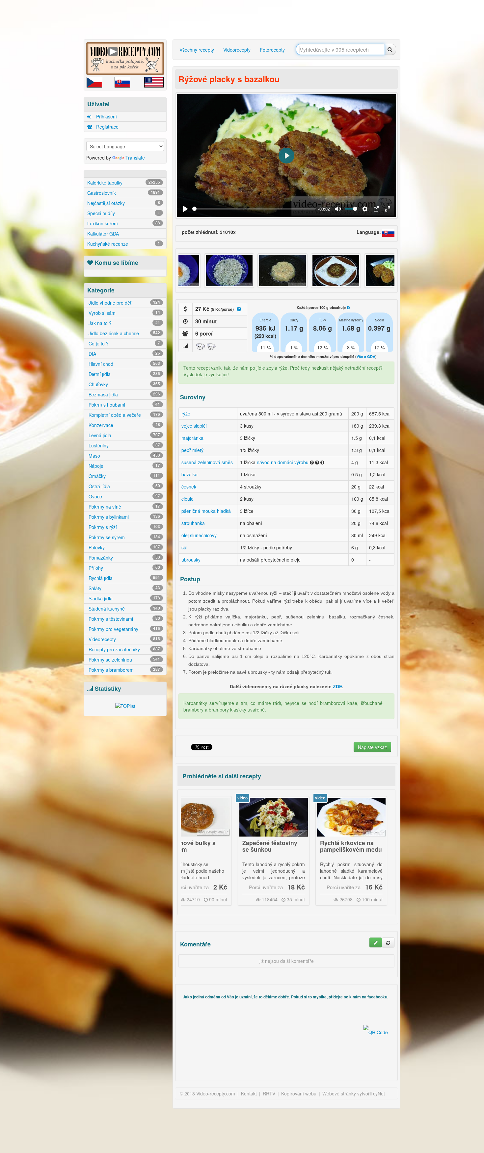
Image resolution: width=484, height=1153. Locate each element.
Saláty (123, 588)
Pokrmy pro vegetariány (123, 629)
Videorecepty (123, 639)
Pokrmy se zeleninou (123, 659)
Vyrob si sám (123, 313)
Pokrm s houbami (123, 404)
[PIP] (376, 209)
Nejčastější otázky (123, 203)
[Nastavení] (365, 209)
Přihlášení (106, 116)
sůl (184, 547)
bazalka (189, 474)
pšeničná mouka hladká (206, 511)
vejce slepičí (194, 425)
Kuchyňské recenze (123, 243)
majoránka (192, 438)
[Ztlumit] (338, 209)
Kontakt (249, 1093)
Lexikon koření (123, 223)
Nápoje (123, 466)
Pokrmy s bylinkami (123, 517)
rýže (185, 413)
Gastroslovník (123, 192)
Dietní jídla (123, 374)
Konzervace (123, 425)
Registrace (107, 126)
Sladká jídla (123, 598)
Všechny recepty (196, 49)
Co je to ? (123, 343)
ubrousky (191, 559)
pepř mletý (192, 450)
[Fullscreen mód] (387, 209)
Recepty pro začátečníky (123, 649)
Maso (123, 455)
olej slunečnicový (199, 535)
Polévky (123, 547)
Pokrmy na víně (123, 506)
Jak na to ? (123, 323)
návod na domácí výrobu (283, 462)
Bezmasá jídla (123, 394)
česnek (188, 486)
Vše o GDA (366, 356)
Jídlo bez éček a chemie (123, 333)
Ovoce (123, 496)
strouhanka (193, 523)
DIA (123, 353)
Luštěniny (123, 445)
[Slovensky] (388, 232)
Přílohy (123, 567)
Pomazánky (123, 557)
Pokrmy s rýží (123, 527)
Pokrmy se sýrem (123, 537)
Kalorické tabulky (123, 182)
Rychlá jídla (123, 578)
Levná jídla (123, 435)
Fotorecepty (272, 49)
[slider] (254, 209)
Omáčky (123, 476)
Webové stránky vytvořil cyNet (353, 1093)
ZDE (337, 686)
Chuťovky (123, 384)
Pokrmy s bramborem (123, 669)
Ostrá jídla (123, 486)
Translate (135, 157)
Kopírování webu (298, 1093)
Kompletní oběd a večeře (123, 415)
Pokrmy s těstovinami (123, 618)
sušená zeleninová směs (207, 462)
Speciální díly (123, 213)
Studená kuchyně (123, 608)
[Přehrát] (185, 209)
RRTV (269, 1093)
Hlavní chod (123, 364)
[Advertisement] (56, 103)
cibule (187, 498)
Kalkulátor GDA (103, 233)
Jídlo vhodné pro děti (123, 302)
